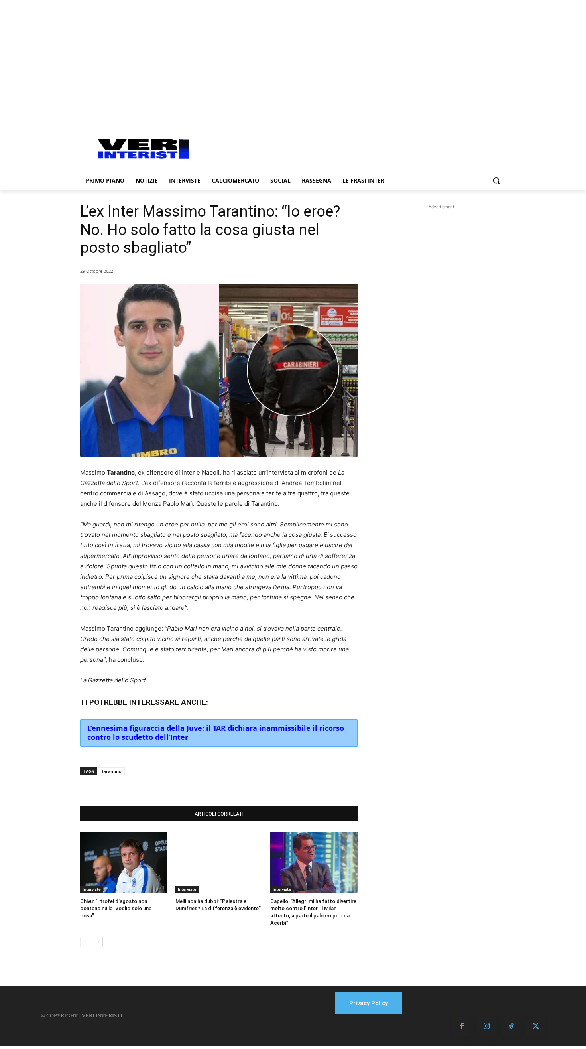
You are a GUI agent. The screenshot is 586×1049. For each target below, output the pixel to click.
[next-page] (98, 942)
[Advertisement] (293, 59)
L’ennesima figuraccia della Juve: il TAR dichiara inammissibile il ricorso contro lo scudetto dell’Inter (215, 732)
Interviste (92, 889)
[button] (496, 180)
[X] (161, 787)
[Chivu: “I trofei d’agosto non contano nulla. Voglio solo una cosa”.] (123, 862)
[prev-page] (85, 942)
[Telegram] (197, 787)
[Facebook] (142, 787)
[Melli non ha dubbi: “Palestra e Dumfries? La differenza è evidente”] (219, 862)
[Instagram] (486, 1026)
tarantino (112, 771)
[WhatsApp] (179, 787)
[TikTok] (511, 1026)
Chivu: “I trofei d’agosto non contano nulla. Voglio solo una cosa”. (115, 908)
